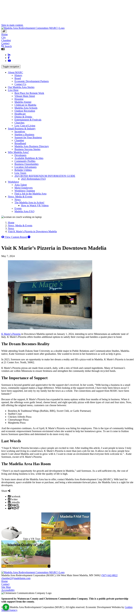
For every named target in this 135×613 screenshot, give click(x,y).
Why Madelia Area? (18, 152)
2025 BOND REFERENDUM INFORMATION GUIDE (44, 175)
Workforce (13, 181)
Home (4, 34)
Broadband (20, 143)
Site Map (6, 587)
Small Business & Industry (22, 128)
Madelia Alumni (22, 102)
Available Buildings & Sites (28, 158)
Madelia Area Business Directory (31, 146)
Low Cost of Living (24, 125)
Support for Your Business (28, 137)
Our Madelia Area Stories (21, 87)
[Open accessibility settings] (6, 607)
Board (17, 78)
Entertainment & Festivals (27, 119)
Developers (20, 155)
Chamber (6, 40)
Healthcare (20, 113)
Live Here (13, 90)
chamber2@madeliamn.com (15, 578)
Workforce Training (24, 190)
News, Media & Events (20, 196)
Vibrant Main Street (24, 96)
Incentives (19, 131)
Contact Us (20, 84)
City (3, 37)
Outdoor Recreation (24, 110)
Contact (5, 43)
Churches (19, 122)
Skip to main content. (12, 25)
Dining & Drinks (23, 116)
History (18, 75)
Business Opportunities (26, 164)
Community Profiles (24, 161)
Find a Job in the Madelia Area (30, 193)
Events (18, 208)
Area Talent (20, 184)
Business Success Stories (27, 149)
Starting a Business (24, 134)
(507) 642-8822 (109, 575)
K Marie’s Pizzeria (11, 334)
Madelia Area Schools (25, 107)
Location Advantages (25, 167)
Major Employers (23, 187)
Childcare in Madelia (25, 105)
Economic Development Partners (31, 81)
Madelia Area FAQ (24, 211)
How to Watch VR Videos (35, 205)
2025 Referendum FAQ (33, 178)
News (17, 199)
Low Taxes (20, 173)
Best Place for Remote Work (29, 93)
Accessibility (8, 590)
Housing (18, 99)
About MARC (15, 72)
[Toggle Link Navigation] (4, 31)
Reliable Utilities (23, 170)
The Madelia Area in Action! (29, 202)
